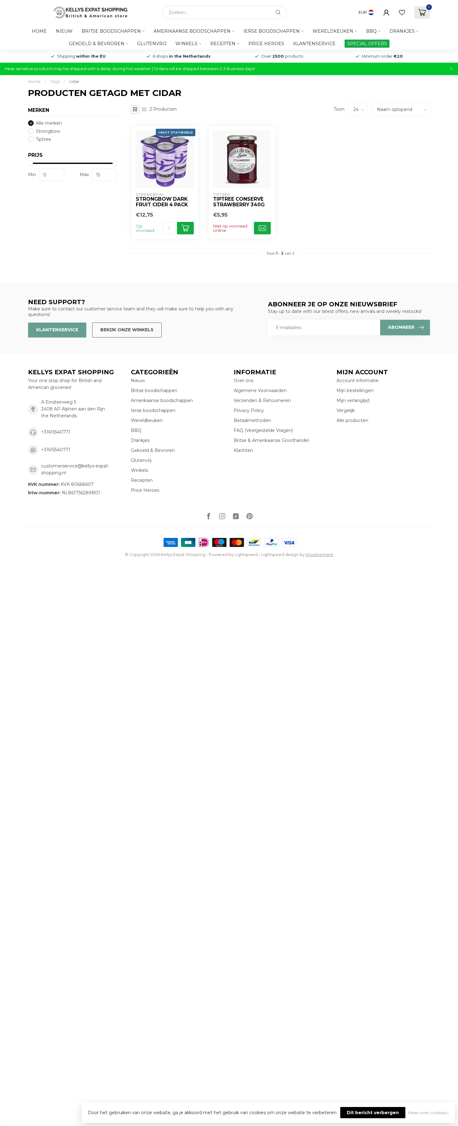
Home (39, 31)
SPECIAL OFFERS (367, 43)
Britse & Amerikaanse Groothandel (271, 440)
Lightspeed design (280, 554)
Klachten (243, 450)
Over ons (243, 380)
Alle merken (49, 123)
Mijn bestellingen (355, 390)
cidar (74, 81)
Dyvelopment (319, 554)
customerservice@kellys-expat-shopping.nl (75, 469)
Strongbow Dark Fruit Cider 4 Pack (162, 202)
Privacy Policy (249, 410)
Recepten (223, 43)
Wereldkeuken (332, 31)
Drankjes (402, 31)
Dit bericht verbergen (373, 1112)
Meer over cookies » (428, 1112)
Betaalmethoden (252, 420)
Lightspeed (246, 554)
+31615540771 (55, 432)
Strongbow (48, 131)
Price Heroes (266, 43)
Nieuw (64, 31)
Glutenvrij (151, 43)
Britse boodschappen (111, 31)
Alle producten (352, 420)
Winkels (186, 43)
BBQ (371, 31)
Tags (55, 81)
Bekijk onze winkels (127, 330)
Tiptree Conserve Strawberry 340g (239, 202)
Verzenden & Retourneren (262, 400)
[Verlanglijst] (402, 12)
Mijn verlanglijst (353, 400)
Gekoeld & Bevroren (96, 43)
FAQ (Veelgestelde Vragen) (263, 430)
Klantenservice (314, 43)
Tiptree (43, 139)
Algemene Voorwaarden (260, 390)
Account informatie (357, 380)
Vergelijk (345, 410)
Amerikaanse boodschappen (192, 31)
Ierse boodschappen (271, 31)
